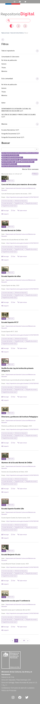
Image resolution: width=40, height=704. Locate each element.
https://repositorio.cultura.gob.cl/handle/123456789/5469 (22, 613)
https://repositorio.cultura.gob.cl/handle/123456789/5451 (22, 475)
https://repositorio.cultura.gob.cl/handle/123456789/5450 (22, 567)
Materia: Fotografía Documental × (10, 159)
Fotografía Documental (31, 203)
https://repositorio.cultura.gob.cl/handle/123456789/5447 (22, 243)
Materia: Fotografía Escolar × (9, 164)
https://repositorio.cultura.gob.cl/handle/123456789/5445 (22, 197)
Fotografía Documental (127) (10, 134)
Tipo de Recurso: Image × (8, 161)
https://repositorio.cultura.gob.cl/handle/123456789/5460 (22, 521)
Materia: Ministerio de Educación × (25, 161)
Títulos (3, 67)
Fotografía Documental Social (9, 206)
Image (3, 180)
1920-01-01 (10, 180)
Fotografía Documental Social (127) (12, 137)
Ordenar (35, 174)
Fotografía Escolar (19, 203)
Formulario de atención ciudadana (22, 688)
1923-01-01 (10, 597)
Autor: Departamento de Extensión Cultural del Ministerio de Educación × (20, 153)
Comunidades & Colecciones (10, 57)
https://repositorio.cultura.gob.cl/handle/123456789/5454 (22, 289)
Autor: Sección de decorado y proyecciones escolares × (16, 166)
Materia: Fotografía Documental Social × (12, 157)
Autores (3, 64)
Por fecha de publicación (9, 60)
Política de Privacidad (8, 690)
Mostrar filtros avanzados (30, 169)
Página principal (5, 33)
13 (24, 640)
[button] (6, 39)
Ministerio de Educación (21, 200)
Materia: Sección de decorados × (10, 155)
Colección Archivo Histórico (17, 33)
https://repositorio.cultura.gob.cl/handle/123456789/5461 (22, 383)
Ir (36, 149)
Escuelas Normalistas (7, 203)
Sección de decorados (7, 200)
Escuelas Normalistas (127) (10, 130)
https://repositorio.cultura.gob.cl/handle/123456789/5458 (22, 335)
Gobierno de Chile (7, 677)
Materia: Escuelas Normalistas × (29, 159)
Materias (4, 71)
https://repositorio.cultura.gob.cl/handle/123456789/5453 (22, 429)
